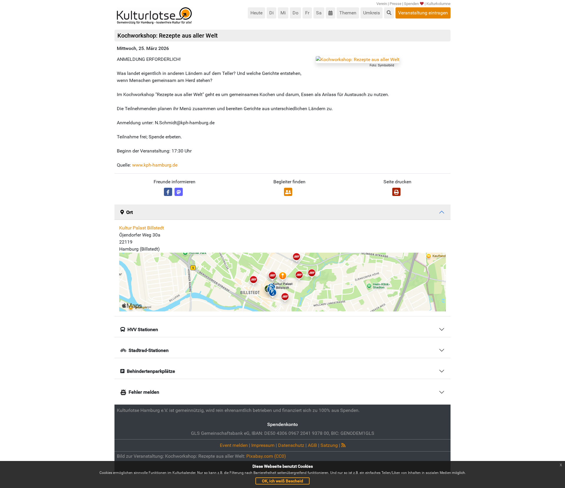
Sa (319, 13)
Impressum (263, 445)
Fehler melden (144, 392)
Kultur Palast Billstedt (141, 228)
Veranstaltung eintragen (423, 13)
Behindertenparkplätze (151, 371)
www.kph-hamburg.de (154, 165)
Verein (381, 3)
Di (271, 13)
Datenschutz (291, 445)
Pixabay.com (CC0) (266, 456)
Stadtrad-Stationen (149, 350)
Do (295, 13)
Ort (129, 212)
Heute (256, 13)
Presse (395, 3)
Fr (307, 13)
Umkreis (371, 13)
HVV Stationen (142, 329)
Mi (283, 13)
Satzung (329, 445)
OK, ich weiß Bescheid (282, 481)
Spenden (411, 3)
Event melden (234, 445)
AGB (312, 445)
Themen (347, 13)
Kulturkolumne (438, 3)
